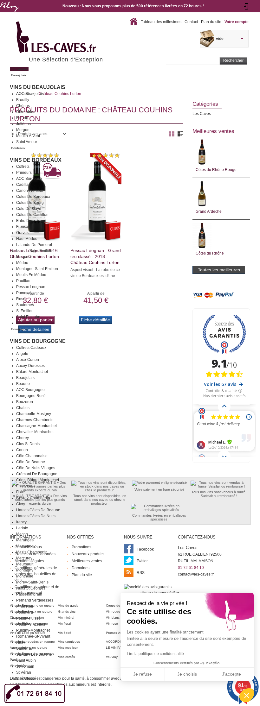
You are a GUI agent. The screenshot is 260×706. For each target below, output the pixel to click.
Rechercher (233, 60)
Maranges (25, 540)
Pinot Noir (24, 606)
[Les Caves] (69, 38)
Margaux (23, 257)
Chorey (22, 438)
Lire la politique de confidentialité (155, 654)
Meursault (24, 564)
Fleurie (22, 118)
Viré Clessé (26, 678)
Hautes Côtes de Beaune (38, 510)
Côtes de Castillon (32, 214)
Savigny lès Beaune (34, 654)
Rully (20, 642)
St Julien (23, 323)
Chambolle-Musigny (33, 414)
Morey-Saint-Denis (32, 582)
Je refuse (142, 674)
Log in (246, 6)
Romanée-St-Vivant (33, 636)
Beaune (23, 383)
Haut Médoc (26, 238)
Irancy (21, 522)
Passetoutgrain (29, 594)
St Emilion (25, 311)
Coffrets (22, 166)
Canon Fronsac (29, 190)
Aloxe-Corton (27, 359)
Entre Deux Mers (30, 220)
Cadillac (23, 184)
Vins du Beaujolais (37, 87)
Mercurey (24, 558)
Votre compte (236, 22)
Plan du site (211, 22)
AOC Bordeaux (29, 178)
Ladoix (22, 528)
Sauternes (25, 305)
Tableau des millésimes (161, 22)
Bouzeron (24, 402)
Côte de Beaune (30, 462)
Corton (22, 450)
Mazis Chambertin (32, 552)
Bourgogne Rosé (31, 396)
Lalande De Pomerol (34, 245)
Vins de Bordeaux (36, 160)
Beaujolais (25, 377)
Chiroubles (25, 112)
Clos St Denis (28, 444)
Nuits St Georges (30, 588)
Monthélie (24, 576)
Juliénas (23, 124)
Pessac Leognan (30, 287)
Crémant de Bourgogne (36, 474)
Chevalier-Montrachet (35, 432)
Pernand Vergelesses (34, 600)
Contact (191, 22)
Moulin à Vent (28, 136)
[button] (246, 695)
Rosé (20, 299)
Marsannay (26, 546)
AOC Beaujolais (30, 93)
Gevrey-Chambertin (33, 498)
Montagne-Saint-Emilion (37, 269)
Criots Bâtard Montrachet (37, 480)
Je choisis (187, 674)
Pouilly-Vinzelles (30, 624)
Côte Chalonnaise (32, 456)
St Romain (25, 666)
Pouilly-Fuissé (28, 618)
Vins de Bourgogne (38, 341)
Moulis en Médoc (31, 275)
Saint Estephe (28, 317)
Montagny (24, 570)
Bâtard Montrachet (32, 371)
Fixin (20, 492)
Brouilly (22, 100)
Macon (22, 534)
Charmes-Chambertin (35, 420)
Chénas (23, 106)
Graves (22, 232)
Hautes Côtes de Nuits (35, 516)
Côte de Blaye (28, 208)
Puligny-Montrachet (33, 630)
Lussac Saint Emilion (34, 251)
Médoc (22, 263)
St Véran (23, 672)
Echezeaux (26, 486)
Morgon (22, 130)
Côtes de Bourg (30, 202)
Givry (20, 504)
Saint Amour (26, 142)
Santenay (24, 648)
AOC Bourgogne (30, 390)
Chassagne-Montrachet (36, 426)
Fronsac (23, 226)
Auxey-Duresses (30, 365)
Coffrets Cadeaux (31, 347)
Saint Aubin (26, 660)
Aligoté (22, 353)
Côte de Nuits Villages (35, 468)
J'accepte (231, 674)
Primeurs (24, 172)
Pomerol (23, 293)
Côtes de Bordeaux (33, 196)
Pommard (24, 612)
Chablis (22, 408)
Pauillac (23, 281)
